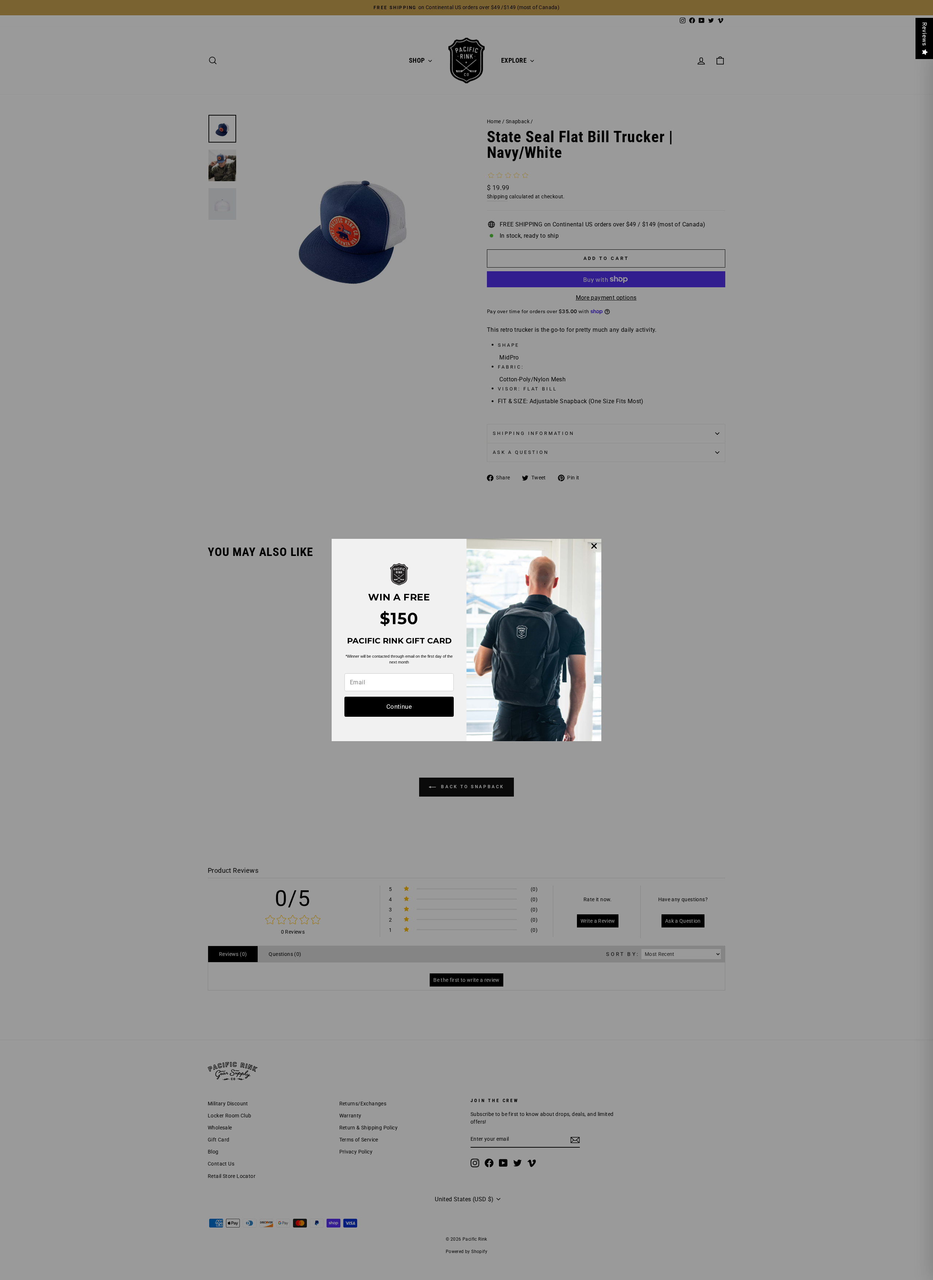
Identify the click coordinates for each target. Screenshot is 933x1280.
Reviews (924, 34)
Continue (399, 706)
